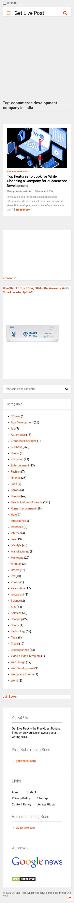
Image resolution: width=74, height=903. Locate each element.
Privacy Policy (21, 798)
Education (17, 459)
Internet (16, 533)
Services (16, 613)
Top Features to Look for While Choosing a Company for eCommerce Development (37, 181)
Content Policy (21, 804)
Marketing (17, 557)
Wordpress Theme (22, 674)
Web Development (18, 171)
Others (15, 570)
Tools (14, 637)
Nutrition (16, 563)
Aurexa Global (46, 804)
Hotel (14, 514)
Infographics (18, 520)
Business (16, 447)
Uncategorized (20, 649)
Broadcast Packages (24, 440)
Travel (15, 643)
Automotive (18, 434)
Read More (23, 209)
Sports (15, 625)
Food (14, 483)
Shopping (17, 619)
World (14, 680)
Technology (18, 631)
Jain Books (10, 696)
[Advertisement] (37, 55)
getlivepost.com (26, 760)
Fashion (16, 471)
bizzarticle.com (25, 827)
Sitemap (42, 798)
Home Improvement (23, 508)
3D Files (15, 416)
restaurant (17, 594)
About (16, 792)
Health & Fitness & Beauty (27, 502)
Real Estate (18, 588)
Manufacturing (20, 551)
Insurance (17, 527)
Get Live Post (29, 13)
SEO (13, 606)
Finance (16, 477)
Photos (15, 582)
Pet (13, 576)
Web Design (18, 662)
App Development (22, 422)
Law (13, 539)
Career (15, 453)
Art (13, 428)
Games (15, 490)
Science (16, 600)
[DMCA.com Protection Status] (24, 880)
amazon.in (9, 278)
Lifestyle (16, 545)
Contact (31, 792)
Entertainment (20, 465)
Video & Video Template (26, 656)
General (16, 496)
